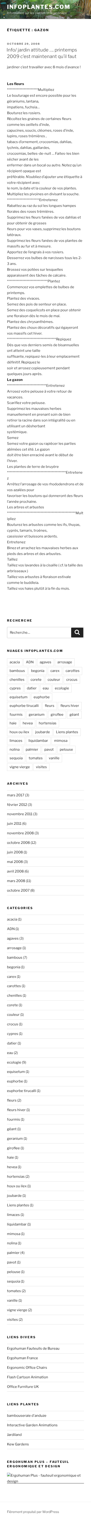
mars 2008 (16, 881)
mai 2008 (15, 862)
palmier (32, 749)
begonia (37, 671)
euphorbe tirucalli (24, 706)
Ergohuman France (22, 1358)
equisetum (19, 697)
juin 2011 (14, 823)
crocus (71, 680)
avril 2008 (15, 871)
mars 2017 (15, 795)
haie (13, 723)
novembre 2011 (19, 814)
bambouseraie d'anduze (26, 1415)
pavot (49, 749)
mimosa (60, 741)
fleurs (49, 706)
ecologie (62, 688)
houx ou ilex (19, 732)
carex (55, 671)
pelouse (66, 749)
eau (46, 688)
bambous (17, 671)
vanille (54, 758)
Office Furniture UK (23, 1387)
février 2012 (17, 805)
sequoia (16, 758)
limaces (16, 741)
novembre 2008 (20, 833)
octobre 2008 (18, 843)
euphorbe (42, 697)
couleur (54, 680)
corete (36, 680)
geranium (37, 714)
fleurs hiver (69, 706)
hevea (28, 723)
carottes (73, 671)
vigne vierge (20, 767)
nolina (15, 749)
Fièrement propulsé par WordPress (33, 1512)
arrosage (64, 662)
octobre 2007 (18, 890)
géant (74, 714)
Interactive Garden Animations (32, 1425)
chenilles (17, 680)
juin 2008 (15, 852)
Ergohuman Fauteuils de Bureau (33, 1348)
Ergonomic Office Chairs (27, 1368)
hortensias (47, 723)
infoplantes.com (38, 6)
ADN (30, 662)
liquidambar (38, 741)
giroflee (57, 714)
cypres (15, 688)
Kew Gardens (18, 1444)
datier (32, 688)
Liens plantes (67, 732)
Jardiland (14, 1435)
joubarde (42, 732)
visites (41, 767)
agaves (45, 662)
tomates (36, 758)
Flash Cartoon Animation (27, 1377)
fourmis (16, 714)
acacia (15, 662)
